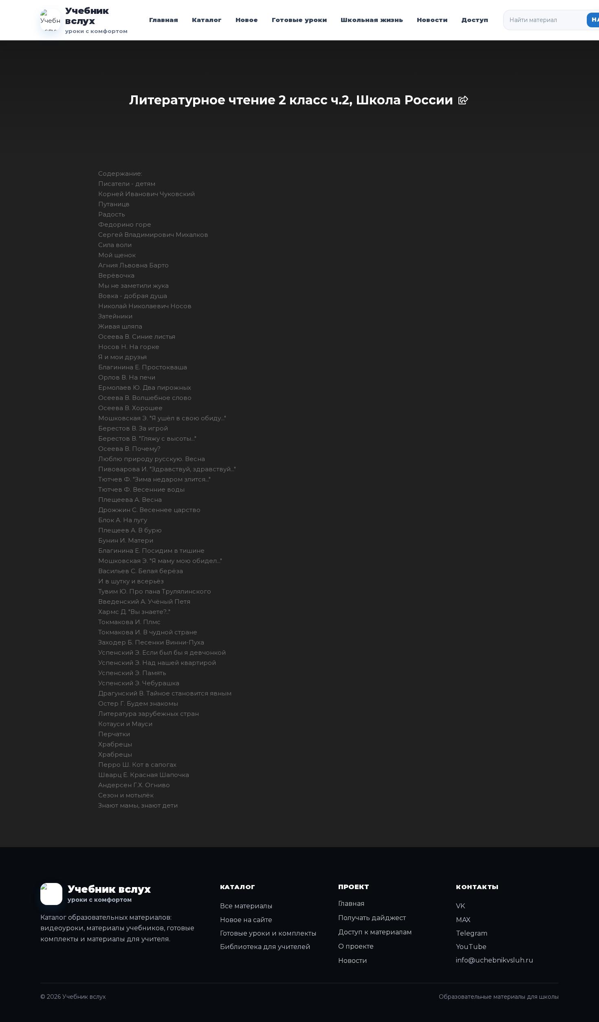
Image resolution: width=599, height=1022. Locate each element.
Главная (163, 20)
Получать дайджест (372, 918)
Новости (432, 20)
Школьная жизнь (372, 20)
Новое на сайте (246, 920)
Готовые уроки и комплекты (268, 933)
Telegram (471, 933)
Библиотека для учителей (265, 947)
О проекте (356, 946)
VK (460, 906)
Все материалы (246, 906)
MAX (463, 920)
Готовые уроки (299, 20)
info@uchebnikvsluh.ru (494, 960)
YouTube (471, 947)
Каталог (207, 20)
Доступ (474, 20)
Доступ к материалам (375, 932)
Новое (247, 20)
